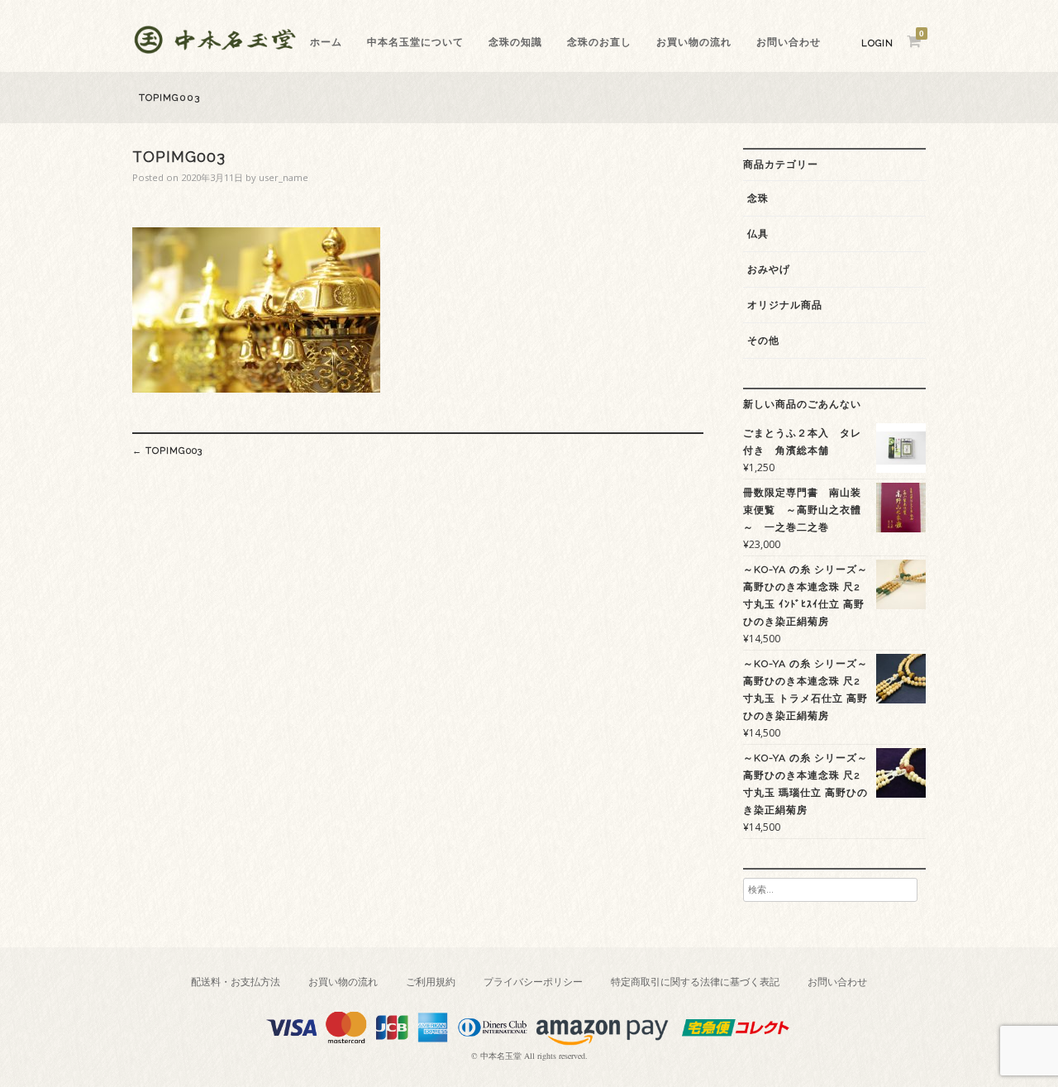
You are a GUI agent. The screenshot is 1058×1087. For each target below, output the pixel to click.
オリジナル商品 (784, 305)
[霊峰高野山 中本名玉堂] (215, 49)
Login (877, 43)
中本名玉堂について (415, 42)
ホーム (326, 42)
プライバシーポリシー (533, 982)
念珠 (758, 198)
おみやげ (768, 269)
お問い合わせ (788, 42)
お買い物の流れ (694, 42)
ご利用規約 (430, 982)
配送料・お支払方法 (235, 982)
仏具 (758, 234)
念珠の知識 (515, 42)
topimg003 (167, 450)
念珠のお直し (599, 42)
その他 (763, 340)
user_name (283, 177)
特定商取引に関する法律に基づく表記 (695, 982)
